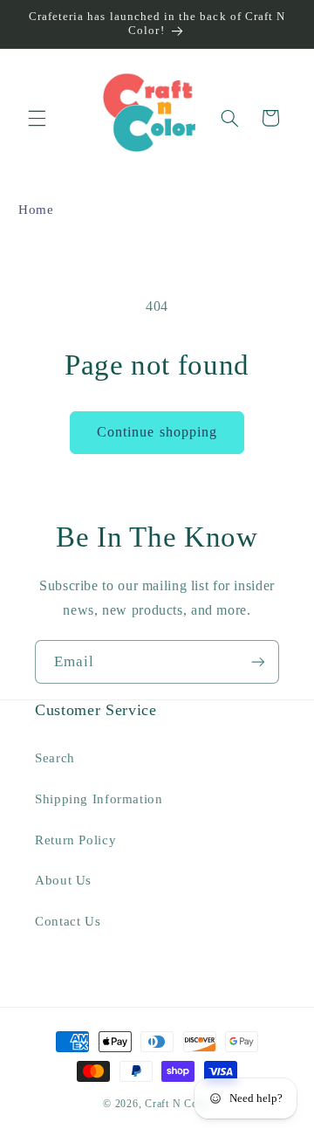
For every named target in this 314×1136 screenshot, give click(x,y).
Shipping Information (99, 799)
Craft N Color (178, 1103)
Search (55, 758)
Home (36, 210)
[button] (37, 118)
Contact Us (67, 921)
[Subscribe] (258, 661)
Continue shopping (157, 431)
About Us (63, 880)
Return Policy (75, 840)
